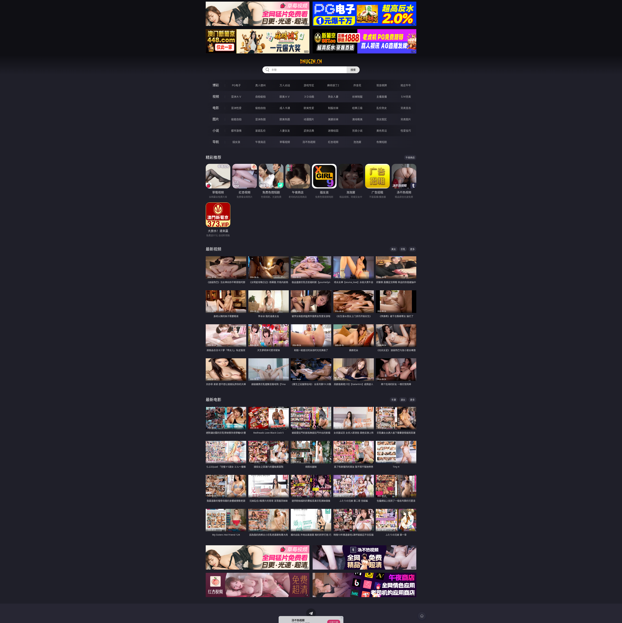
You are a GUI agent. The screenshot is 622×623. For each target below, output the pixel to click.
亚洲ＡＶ (236, 96)
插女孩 (236, 142)
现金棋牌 (381, 85)
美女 (393, 249)
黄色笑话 (381, 130)
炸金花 (357, 85)
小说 (216, 130)
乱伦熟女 (381, 108)
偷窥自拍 (236, 119)
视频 (216, 96)
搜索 (353, 70)
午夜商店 (260, 142)
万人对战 (285, 85)
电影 (216, 108)
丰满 (393, 399)
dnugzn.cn (311, 61)
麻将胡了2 (333, 85)
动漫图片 (309, 119)
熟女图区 (381, 119)
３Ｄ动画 (309, 96)
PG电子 (236, 85)
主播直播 (381, 96)
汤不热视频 (308, 142)
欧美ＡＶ (285, 96)
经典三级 (357, 108)
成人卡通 (285, 108)
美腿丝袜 (333, 119)
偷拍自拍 (260, 108)
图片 (216, 119)
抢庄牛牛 (406, 85)
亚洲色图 (260, 119)
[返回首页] (422, 616)
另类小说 (357, 130)
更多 (412, 249)
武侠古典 (309, 130)
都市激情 (236, 130)
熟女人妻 (333, 96)
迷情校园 (333, 130)
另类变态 (406, 108)
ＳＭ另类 (406, 96)
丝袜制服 (357, 96)
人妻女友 (285, 130)
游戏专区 (309, 85)
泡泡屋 (357, 142)
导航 (216, 142)
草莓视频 (285, 142)
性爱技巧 (406, 130)
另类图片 (406, 119)
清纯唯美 (357, 119)
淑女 (403, 399)
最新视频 (213, 249)
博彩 (216, 85)
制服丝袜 (333, 108)
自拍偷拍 (260, 96)
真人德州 (260, 85)
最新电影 (213, 399)
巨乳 (403, 249)
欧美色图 (285, 119)
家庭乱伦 (260, 130)
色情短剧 (381, 142)
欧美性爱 (309, 108)
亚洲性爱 (236, 108)
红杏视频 (333, 142)
